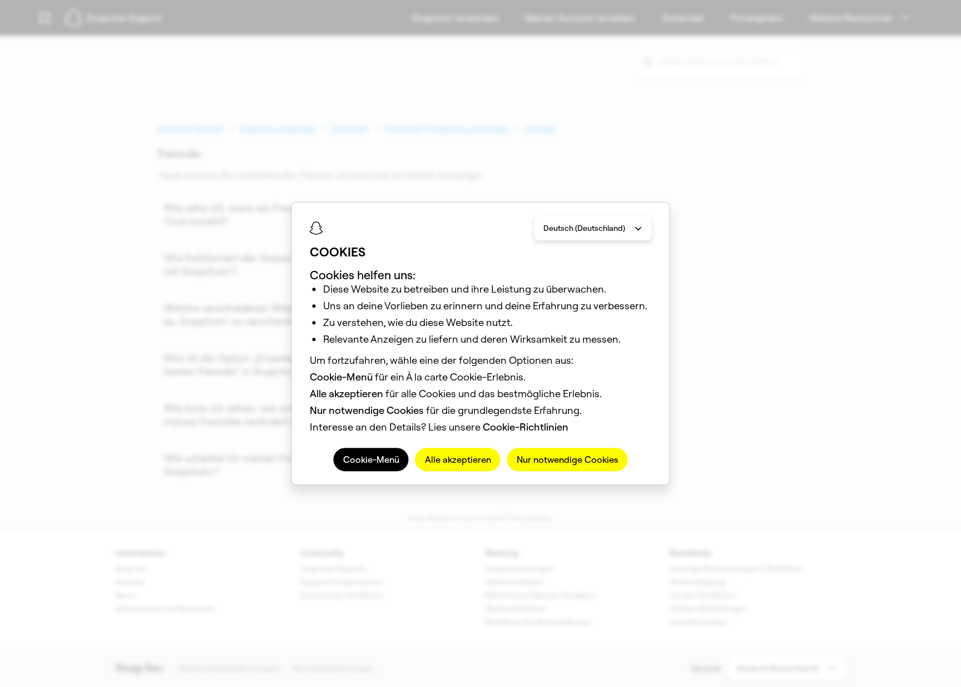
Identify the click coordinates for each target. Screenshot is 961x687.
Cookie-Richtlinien (525, 427)
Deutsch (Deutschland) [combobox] (584, 228)
